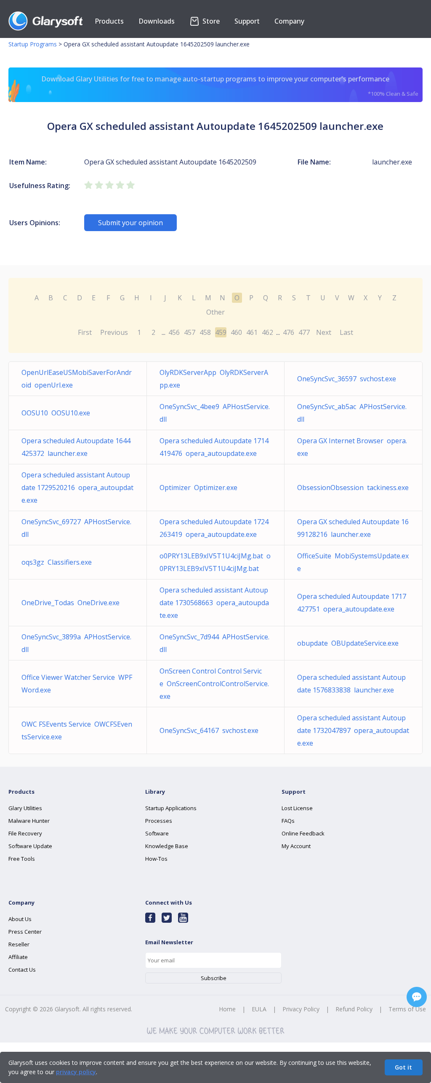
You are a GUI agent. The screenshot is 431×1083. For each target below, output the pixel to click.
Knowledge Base (166, 846)
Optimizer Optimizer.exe (198, 487)
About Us (20, 919)
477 (304, 332)
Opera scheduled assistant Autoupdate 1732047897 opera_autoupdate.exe (353, 730)
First (85, 332)
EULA (259, 1009)
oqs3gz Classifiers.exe (56, 562)
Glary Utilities (25, 808)
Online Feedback (303, 833)
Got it (403, 1067)
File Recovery (25, 833)
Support (247, 21)
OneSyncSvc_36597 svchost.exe (346, 378)
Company (289, 21)
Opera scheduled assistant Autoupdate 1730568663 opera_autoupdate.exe (214, 602)
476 (288, 332)
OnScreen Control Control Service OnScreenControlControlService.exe (214, 683)
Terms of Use (407, 1009)
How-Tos (156, 858)
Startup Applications (171, 808)
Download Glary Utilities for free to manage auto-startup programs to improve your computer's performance (229, 85)
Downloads (156, 21)
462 (267, 332)
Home (227, 1009)
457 (189, 332)
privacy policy (76, 1072)
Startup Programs (32, 44)
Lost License (297, 808)
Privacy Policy (300, 1009)
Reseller (18, 944)
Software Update (30, 846)
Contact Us (22, 969)
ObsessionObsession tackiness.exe (353, 487)
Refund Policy (353, 1009)
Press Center (25, 931)
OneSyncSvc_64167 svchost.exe (209, 730)
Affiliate (18, 957)
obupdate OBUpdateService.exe (348, 643)
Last (346, 332)
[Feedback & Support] (417, 997)
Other (215, 312)
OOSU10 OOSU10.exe (55, 413)
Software (157, 833)
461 (252, 332)
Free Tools (21, 858)
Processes (158, 820)
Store (210, 21)
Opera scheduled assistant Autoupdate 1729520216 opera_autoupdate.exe (77, 487)
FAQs (288, 820)
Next (323, 332)
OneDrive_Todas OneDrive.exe (70, 602)
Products (109, 21)
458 (205, 332)
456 (174, 332)
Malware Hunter (29, 820)
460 (236, 332)
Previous (114, 332)
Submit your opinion (130, 222)
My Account (296, 846)
